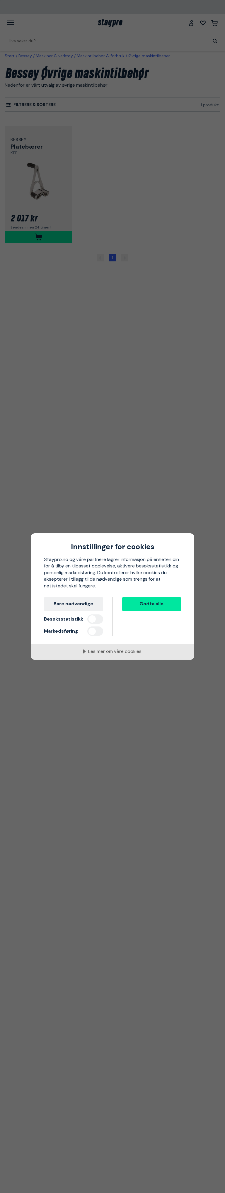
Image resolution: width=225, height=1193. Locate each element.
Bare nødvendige (73, 604)
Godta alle (151, 604)
